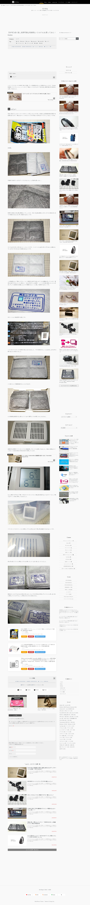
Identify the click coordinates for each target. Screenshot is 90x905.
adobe (62, 705)
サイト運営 (63, 735)
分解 (72, 745)
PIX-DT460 (63, 720)
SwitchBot (41, 41)
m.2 (76, 716)
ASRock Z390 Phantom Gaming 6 (68, 707)
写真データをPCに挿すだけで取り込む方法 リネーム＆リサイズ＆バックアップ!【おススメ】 (68, 350)
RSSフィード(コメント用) (38, 684)
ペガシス (62, 739)
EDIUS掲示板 (68, 580)
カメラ (8, 5)
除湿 (41, 43)
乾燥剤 (36, 43)
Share (20, 689)
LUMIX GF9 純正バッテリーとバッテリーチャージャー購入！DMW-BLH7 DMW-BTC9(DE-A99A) (68, 381)
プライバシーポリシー (67, 540)
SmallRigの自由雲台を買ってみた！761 (67, 366)
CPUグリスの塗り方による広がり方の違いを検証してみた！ (74, 486)
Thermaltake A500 (65, 722)
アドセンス (63, 727)
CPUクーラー (68, 710)
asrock (67, 705)
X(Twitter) (68, 559)
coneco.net (54, 2)
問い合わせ (67, 545)
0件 (50, 46)
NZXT (66, 718)
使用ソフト (67, 552)
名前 (10, 747)
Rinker (27, 631)
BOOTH (67, 70)
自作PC (62, 748)
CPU (62, 710)
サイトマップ (74, 2)
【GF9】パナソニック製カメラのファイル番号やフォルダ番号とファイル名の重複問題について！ (68, 206)
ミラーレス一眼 (29, 43)
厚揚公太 (66, 617)
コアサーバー (63, 733)
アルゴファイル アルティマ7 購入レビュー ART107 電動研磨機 (73, 447)
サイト (10, 753)
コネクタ (71, 733)
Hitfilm (49, 2)
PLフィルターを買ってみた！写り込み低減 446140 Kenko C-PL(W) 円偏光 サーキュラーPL (68, 129)
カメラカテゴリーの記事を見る (69, 385)
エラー (72, 729)
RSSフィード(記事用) (26, 684)
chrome (62, 708)
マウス (68, 739)
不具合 (62, 745)
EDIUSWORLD (68, 582)
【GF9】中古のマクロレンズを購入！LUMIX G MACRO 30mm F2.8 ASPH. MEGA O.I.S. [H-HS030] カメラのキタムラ (68, 288)
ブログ (41, 2)
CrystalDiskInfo (64, 712)
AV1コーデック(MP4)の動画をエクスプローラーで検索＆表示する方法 (74, 460)
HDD (67, 716)
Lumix (28, 41)
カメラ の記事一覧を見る (32, 849)
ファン (62, 737)
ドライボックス (20, 43)
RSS (37, 894)
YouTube (68, 557)
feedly (53, 894)
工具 (72, 746)
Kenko (23, 41)
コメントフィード (68, 563)
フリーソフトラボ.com (68, 598)
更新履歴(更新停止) (68, 566)
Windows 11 (71, 724)
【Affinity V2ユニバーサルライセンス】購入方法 (68, 625)
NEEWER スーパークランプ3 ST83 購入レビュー (40, 781)
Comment (45, 894)
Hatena (29, 689)
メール (11, 750)
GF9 (18, 41)
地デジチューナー (64, 746)
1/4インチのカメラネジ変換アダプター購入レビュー (40, 795)
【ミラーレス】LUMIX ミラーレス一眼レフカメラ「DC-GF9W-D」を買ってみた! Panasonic (68, 97)
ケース (68, 731)
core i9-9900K (70, 708)
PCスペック (67, 550)
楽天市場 (31, 636)
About (67, 543)
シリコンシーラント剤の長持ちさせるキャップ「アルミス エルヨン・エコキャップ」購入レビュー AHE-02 (74, 441)
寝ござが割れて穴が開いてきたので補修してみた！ (74, 493)
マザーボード (63, 741)
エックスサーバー (64, 729)
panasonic (34, 41)
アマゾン (70, 727)
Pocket (37, 689)
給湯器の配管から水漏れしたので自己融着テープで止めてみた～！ (74, 499)
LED (71, 716)
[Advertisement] (45, 18)
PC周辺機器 (73, 718)
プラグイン (68, 737)
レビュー (14, 76)
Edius (45, 2)
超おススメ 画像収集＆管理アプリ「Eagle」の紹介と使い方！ (73, 473)
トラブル (70, 735)
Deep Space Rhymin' (68, 596)
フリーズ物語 (68, 594)
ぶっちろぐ (68, 591)
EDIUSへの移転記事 (65, 714)
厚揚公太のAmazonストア (66, 32)
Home (4, 5)
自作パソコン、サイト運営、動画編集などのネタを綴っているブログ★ (45, 10)
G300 (73, 714)
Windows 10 (63, 724)
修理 (67, 745)
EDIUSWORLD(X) (68, 585)
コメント (11, 725)
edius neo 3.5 (73, 712)
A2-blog (45, 8)
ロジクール (63, 743)
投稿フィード (67, 561)
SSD (69, 720)
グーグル (62, 731)
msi (61, 718)
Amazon (24, 636)
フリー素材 (67, 2)
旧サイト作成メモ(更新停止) (68, 568)
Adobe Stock (68, 72)
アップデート (70, 726)
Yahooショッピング (40, 636)
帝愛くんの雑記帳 (68, 589)
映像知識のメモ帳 (68, 587)
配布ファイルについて (67, 554)
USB (73, 722)
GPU (62, 716)
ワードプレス (61, 2)
